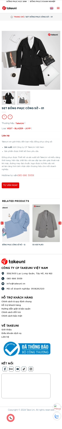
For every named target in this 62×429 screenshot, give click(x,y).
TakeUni (19, 123)
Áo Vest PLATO (37, 245)
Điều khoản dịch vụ (11, 333)
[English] (51, 8)
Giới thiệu (6, 329)
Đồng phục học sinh (16, 1)
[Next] (60, 229)
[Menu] (58, 8)
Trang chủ (19, 17)
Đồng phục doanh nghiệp (43, 1)
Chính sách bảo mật (11, 315)
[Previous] (2, 229)
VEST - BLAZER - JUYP (19, 128)
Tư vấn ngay (10, 185)
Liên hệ (5, 336)
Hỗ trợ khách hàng (11, 304)
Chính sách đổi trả (11, 312)
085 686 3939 (25, 175)
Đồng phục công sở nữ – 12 (13, 245)
